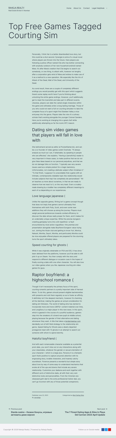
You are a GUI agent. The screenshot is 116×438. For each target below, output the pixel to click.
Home (69, 8)
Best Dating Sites (78, 395)
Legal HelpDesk (98, 8)
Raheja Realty (16, 8)
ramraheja (37, 397)
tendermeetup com (73, 321)
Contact (86, 8)
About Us (77, 8)
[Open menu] (107, 8)
